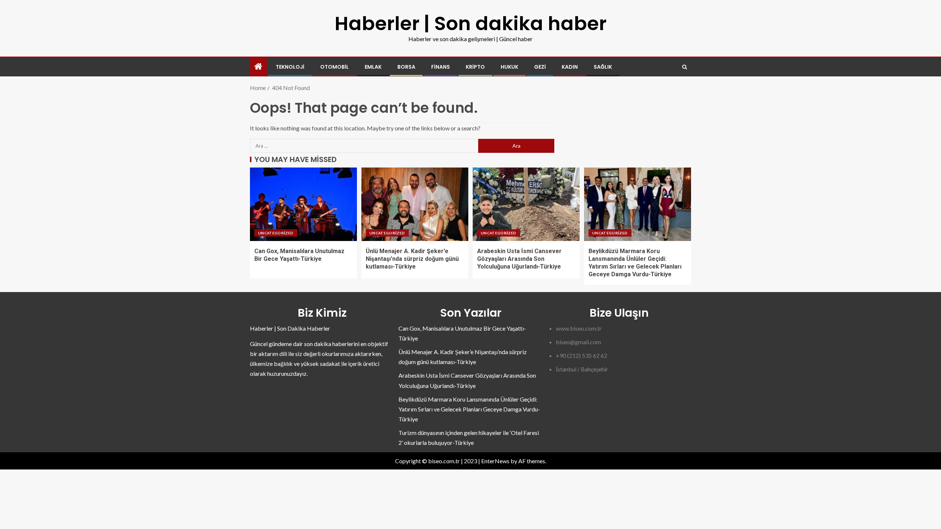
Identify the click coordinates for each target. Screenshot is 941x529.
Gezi (540, 67)
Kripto (475, 67)
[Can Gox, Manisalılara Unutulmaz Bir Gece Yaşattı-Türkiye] (303, 204)
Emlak (373, 67)
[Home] (258, 66)
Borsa (406, 67)
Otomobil (334, 67)
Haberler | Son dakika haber (470, 23)
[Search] (684, 67)
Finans (440, 67)
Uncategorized (276, 233)
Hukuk (509, 67)
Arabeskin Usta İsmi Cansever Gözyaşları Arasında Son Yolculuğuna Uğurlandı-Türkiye (519, 259)
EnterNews (495, 460)
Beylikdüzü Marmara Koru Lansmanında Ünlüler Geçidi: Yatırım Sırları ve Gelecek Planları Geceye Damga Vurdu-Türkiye (469, 409)
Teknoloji (290, 67)
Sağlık (603, 67)
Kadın (570, 67)
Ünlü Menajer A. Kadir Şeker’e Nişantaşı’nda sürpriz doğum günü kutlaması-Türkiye (412, 259)
